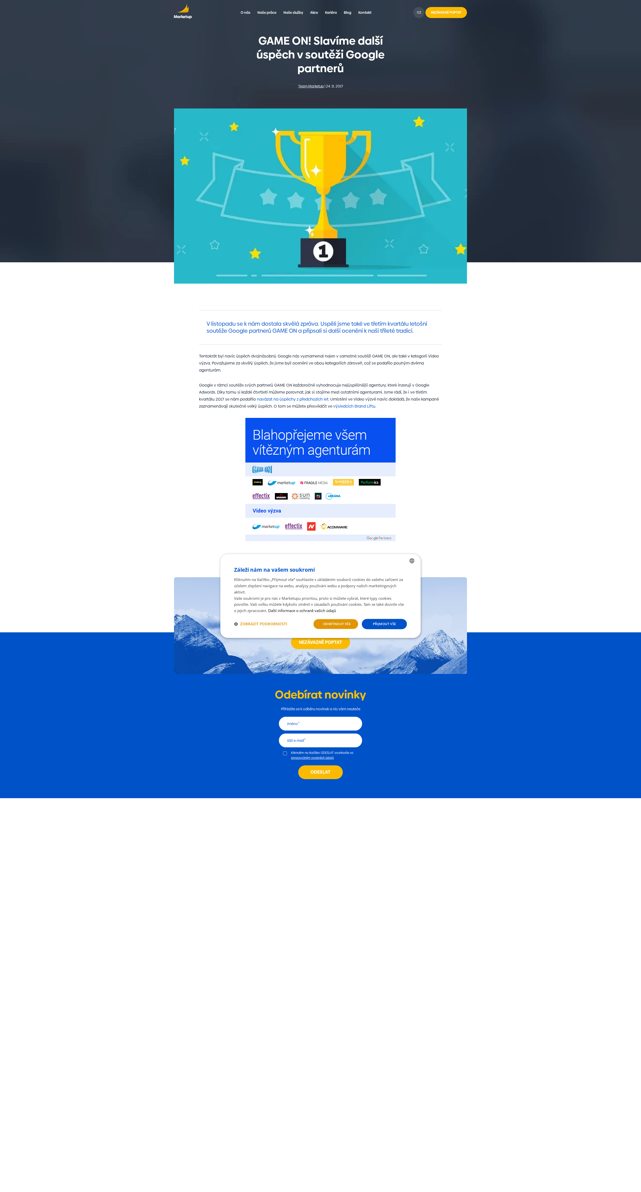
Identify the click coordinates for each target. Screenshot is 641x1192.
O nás (245, 12)
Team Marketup (311, 86)
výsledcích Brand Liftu (353, 406)
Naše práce (266, 12)
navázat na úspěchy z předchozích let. (293, 399)
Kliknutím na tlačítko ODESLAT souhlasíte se (322, 755)
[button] (260, 624)
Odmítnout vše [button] (337, 624)
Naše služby (293, 12)
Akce (314, 12)
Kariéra (331, 12)
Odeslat (320, 772)
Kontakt (364, 12)
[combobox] (411, 560)
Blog (347, 12)
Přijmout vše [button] (384, 624)
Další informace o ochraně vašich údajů (302, 610)
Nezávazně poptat (320, 642)
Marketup (183, 12)
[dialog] (320, 596)
